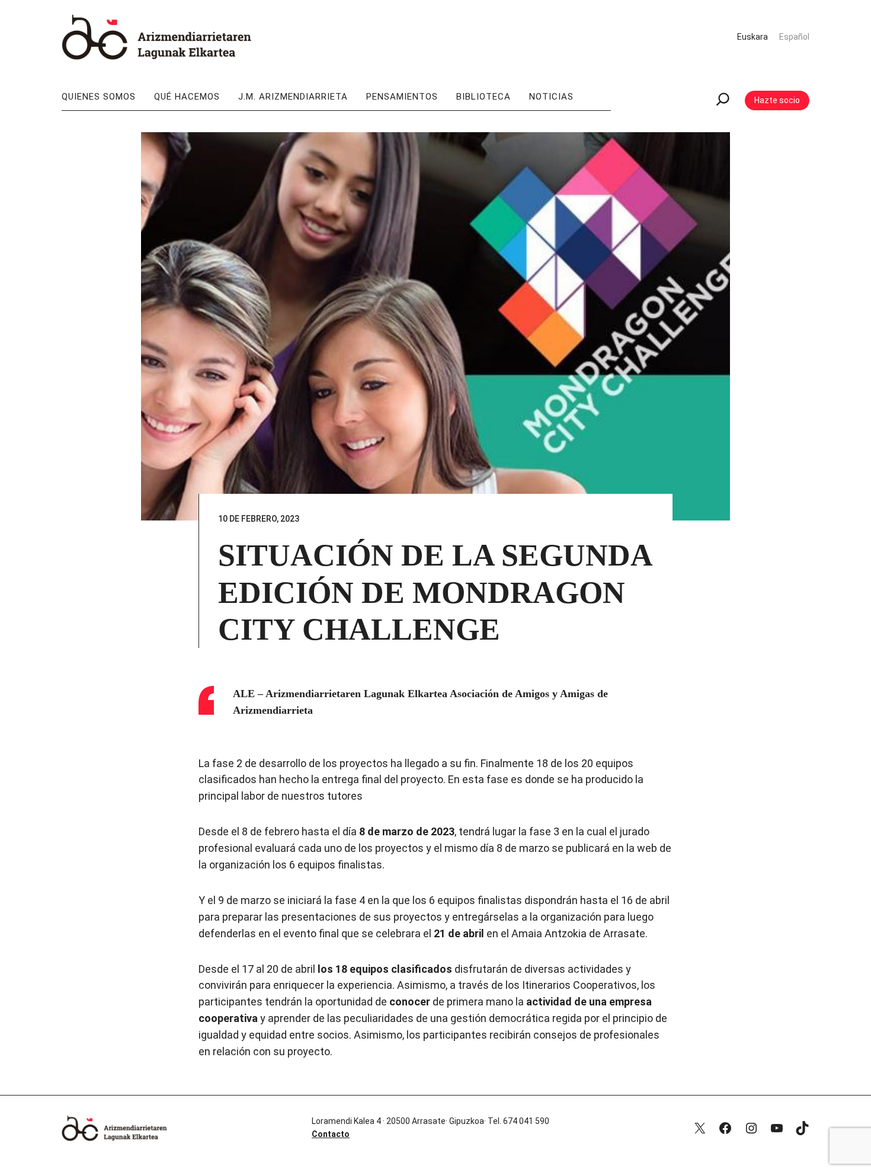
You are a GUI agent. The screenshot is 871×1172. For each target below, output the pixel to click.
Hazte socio (777, 100)
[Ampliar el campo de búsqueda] (723, 100)
